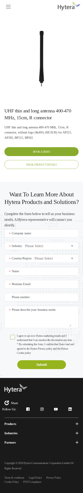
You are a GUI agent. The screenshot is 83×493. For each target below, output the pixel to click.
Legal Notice (35, 477)
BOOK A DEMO (41, 151)
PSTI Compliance (32, 481)
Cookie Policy (11, 481)
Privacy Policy (53, 477)
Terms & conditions (14, 477)
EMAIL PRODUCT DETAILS (41, 164)
